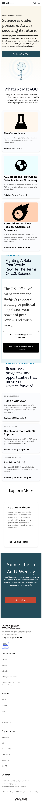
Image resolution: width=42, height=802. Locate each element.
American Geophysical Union (12, 792)
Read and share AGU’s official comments (21, 347)
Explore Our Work (21, 54)
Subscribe (21, 600)
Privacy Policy (34, 792)
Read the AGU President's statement (21, 336)
